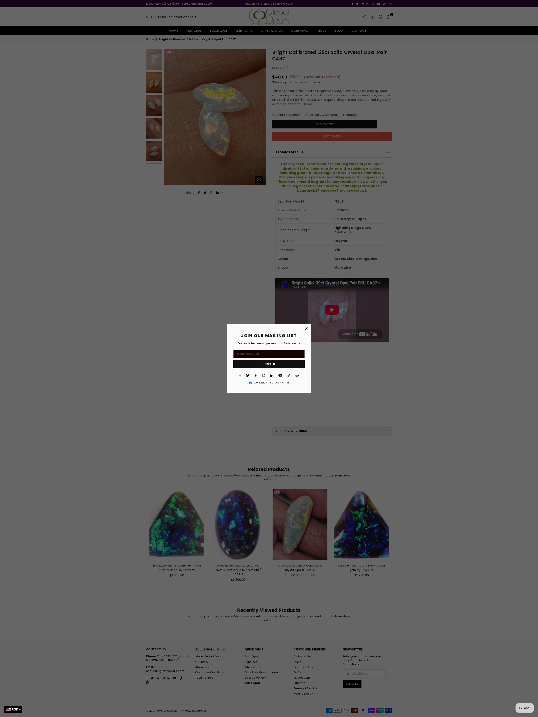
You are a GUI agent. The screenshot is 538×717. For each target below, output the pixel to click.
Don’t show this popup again (271, 382)
